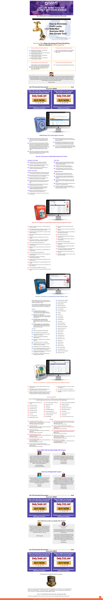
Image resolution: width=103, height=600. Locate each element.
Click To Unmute (51, 29)
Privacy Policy (35, 599)
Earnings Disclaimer (41, 599)
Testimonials (62, 599)
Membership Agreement (53, 599)
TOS (58, 599)
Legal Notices (47, 599)
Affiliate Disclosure (67, 599)
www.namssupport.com (32, 591)
